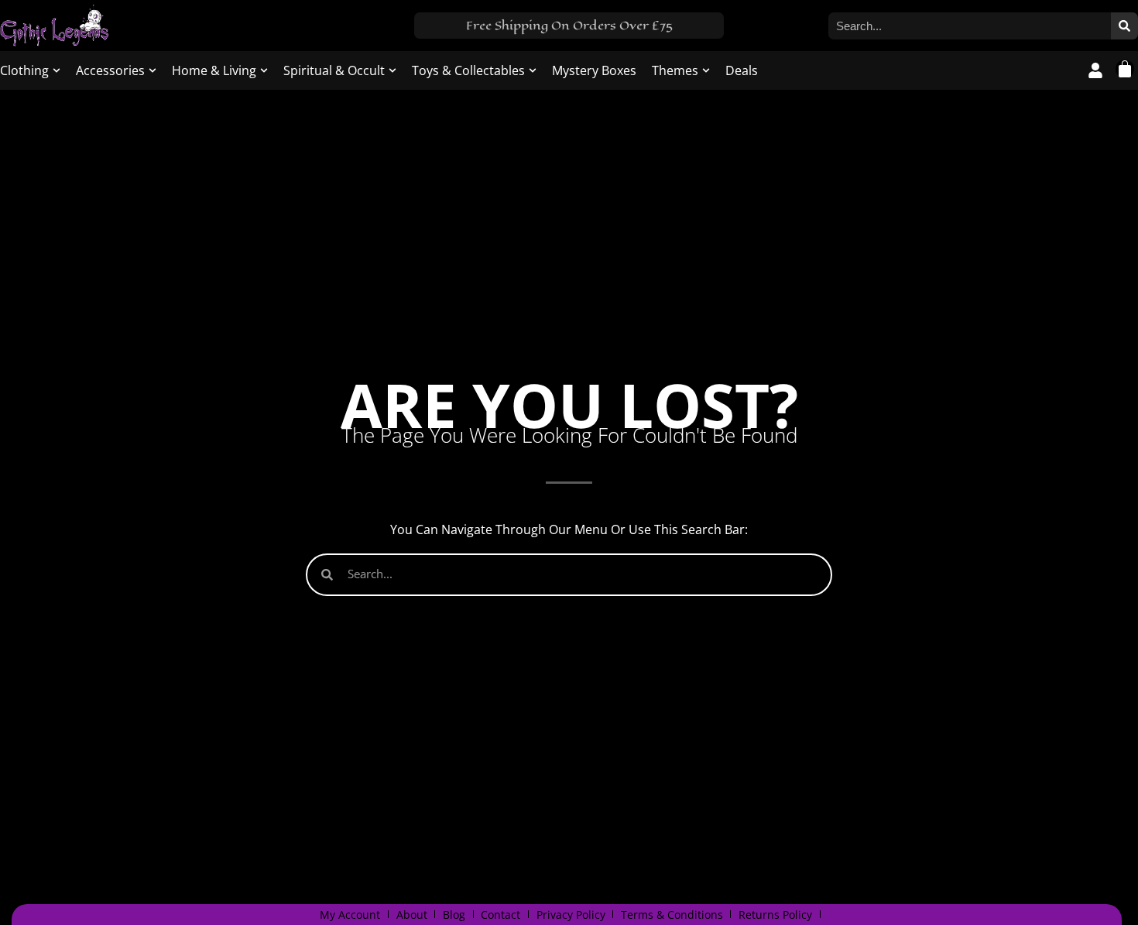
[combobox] (969, 25)
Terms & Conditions (672, 914)
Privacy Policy (570, 914)
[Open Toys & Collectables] (532, 70)
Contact (500, 914)
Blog (454, 914)
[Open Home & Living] (264, 70)
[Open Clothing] (56, 70)
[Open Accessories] (152, 70)
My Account (350, 914)
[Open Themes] (706, 70)
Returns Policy (775, 914)
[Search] (1124, 25)
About (411, 914)
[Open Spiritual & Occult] (392, 70)
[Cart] (1125, 69)
